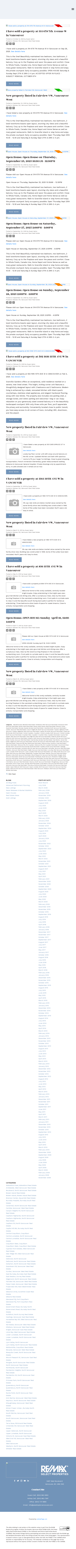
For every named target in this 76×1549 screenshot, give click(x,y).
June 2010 (42, 1140)
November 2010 (44, 1127)
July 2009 (42, 1160)
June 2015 (42, 993)
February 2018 (43, 927)
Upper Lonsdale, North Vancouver (39, 767)
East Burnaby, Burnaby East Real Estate (42, 740)
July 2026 (42, 785)
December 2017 (44, 932)
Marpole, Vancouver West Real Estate (56, 753)
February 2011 (43, 1119)
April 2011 (42, 1114)
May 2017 (42, 950)
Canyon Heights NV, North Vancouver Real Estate (40, 729)
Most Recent (43, 783)
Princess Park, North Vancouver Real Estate (55, 758)
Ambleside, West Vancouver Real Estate (47, 724)
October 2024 (43, 826)
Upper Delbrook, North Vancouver (19, 767)
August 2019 (43, 917)
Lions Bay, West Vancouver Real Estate (58, 750)
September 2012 (44, 1076)
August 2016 (43, 957)
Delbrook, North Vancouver (59, 736)
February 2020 (44, 904)
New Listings (11, 788)
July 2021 (42, 871)
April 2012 (42, 1089)
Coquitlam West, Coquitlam (30, 735)
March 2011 (42, 1117)
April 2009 (42, 1168)
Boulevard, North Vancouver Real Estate (21, 1190)
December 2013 (44, 1038)
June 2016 (42, 962)
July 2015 (42, 990)
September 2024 (44, 828)
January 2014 (43, 1036)
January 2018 (43, 930)
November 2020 (44, 884)
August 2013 (43, 1049)
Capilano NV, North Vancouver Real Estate (51, 731)
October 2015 (43, 983)
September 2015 (44, 985)
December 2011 (44, 1099)
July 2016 (42, 960)
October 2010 (43, 1130)
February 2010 (43, 1150)
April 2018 (42, 924)
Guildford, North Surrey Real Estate (50, 746)
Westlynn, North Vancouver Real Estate (55, 768)
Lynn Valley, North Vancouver (59, 751)
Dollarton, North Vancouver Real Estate (38, 738)
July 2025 (42, 805)
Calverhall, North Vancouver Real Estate (55, 728)
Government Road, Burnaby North (19, 1307)
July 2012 (42, 1081)
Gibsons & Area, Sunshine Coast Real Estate (54, 743)
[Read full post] (38, 26)
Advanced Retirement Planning (18, 785)
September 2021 (44, 866)
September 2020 (44, 889)
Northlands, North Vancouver (43, 756)
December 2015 (44, 978)
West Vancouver (38, 768)
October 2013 (43, 1043)
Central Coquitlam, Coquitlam (31, 733)
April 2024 (42, 836)
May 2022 (42, 856)
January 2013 (43, 1066)
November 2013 (44, 1041)
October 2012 (43, 1074)
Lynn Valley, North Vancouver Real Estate (21, 1345)
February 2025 (44, 818)
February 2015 (43, 1003)
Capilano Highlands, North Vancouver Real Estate (26, 731)
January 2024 (43, 838)
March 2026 (43, 788)
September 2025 (44, 800)
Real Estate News (12, 795)
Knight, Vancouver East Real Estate (37, 750)
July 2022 (42, 851)
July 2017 (42, 945)
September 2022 (44, 849)
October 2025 (43, 798)
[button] (15, 1481)
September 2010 (44, 1132)
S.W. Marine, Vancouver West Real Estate (18, 762)
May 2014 (42, 1026)
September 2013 (44, 1046)
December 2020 (44, 881)
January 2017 (43, 952)
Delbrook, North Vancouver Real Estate (16, 738)
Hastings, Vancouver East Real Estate (20, 1317)
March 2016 (42, 970)
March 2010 (42, 1147)
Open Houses (11, 793)
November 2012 (44, 1071)
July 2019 (42, 919)
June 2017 (42, 947)
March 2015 (42, 1000)
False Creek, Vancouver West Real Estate (21, 1284)
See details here (18, 51)
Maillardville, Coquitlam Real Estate (35, 753)
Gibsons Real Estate (11, 745)
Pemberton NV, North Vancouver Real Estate (31, 758)
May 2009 (42, 1165)
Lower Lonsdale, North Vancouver (15, 751)
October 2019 (43, 912)
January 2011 (43, 1122)
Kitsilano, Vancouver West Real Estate (17, 750)
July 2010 (42, 1137)
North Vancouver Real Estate (27, 756)
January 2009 (43, 1175)
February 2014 (43, 1033)
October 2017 (43, 937)
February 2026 (44, 790)
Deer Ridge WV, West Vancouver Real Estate (39, 736)
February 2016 (43, 973)
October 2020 (43, 887)
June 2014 (42, 1023)
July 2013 (42, 1051)
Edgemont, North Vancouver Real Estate (21, 741)
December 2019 (44, 907)
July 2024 (42, 833)
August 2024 (43, 831)
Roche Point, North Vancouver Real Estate (58, 760)
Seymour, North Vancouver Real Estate (40, 762)
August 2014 (43, 1018)
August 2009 (43, 1157)
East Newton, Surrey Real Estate (18, 1276)
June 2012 (42, 1084)
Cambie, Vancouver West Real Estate (16, 729)
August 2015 (43, 988)
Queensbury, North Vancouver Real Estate (34, 760)
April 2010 (42, 1145)
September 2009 (44, 1155)
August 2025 (43, 803)
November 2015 (44, 980)
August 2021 (43, 869)
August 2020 (43, 892)
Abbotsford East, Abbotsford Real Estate (24, 724)
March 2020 (43, 902)
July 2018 (42, 922)
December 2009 (44, 1152)
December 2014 (44, 1008)
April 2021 (42, 876)
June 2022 (42, 854)
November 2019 (44, 909)
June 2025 (42, 808)
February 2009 (44, 1173)
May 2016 (42, 965)
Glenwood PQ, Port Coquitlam (26, 745)
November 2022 (44, 843)
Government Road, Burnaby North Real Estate (27, 746)
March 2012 (42, 1092)
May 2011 (41, 1112)
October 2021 (43, 864)
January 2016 (43, 975)
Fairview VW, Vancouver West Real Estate (26, 41)
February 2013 (43, 1064)
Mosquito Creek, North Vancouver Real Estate (18, 755)
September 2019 (44, 914)
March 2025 (43, 816)
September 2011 (44, 1107)
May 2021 (42, 874)
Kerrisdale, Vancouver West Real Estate (59, 748)
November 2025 (44, 795)
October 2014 (43, 1013)
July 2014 (42, 1021)
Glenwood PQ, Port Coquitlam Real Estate (46, 745)
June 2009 (42, 1162)
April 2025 (42, 813)
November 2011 (44, 1102)
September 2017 (44, 940)
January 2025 (43, 821)
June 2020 (42, 897)
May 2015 (42, 995)
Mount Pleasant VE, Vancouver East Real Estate (44, 755)
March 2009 (43, 1170)
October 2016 (43, 955)
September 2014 (44, 1016)
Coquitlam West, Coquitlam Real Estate (49, 735)
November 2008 (44, 1178)
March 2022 (43, 859)
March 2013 (42, 1061)
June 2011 (42, 1109)
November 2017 (44, 935)
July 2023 (42, 841)
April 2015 (42, 998)
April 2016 (42, 968)
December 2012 (44, 1069)
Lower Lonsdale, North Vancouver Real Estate (37, 751)
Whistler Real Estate (11, 770)
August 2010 (43, 1135)
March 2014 (42, 1031)
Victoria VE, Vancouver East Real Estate (21, 1436)
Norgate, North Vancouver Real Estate (20, 1362)
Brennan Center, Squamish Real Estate (21, 1198)
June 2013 (42, 1054)
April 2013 (42, 1059)
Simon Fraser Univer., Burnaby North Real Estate (26, 763)
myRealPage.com (42, 1519)
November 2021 (44, 861)
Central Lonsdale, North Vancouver (50, 733)
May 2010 (42, 1142)
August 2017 (43, 942)
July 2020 (42, 894)
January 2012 (43, 1097)
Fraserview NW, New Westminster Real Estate (28, 743)
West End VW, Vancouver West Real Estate (22, 768)
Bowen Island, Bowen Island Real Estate (45, 726)
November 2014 (44, 1011)
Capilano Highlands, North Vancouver (20, 1216)
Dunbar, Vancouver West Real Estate (20, 740)
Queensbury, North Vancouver (14, 760)
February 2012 (43, 1094)
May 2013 (42, 1056)
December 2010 (44, 1124)
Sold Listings (11, 798)
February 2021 (43, 879)
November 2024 (44, 823)
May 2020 (42, 899)
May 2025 (42, 811)
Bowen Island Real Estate (26, 726)
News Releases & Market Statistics (19, 790)
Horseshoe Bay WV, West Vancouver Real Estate (35, 748)
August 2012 (43, 1079)
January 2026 (43, 793)
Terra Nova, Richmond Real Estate (37, 765)
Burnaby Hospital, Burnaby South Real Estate (31, 728)
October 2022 (43, 846)
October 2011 (43, 1104)
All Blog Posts (11, 783)
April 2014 (42, 1028)
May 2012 (42, 1086)
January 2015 (43, 1005)
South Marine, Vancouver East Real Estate (51, 763)
